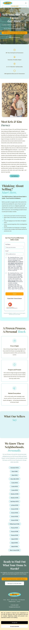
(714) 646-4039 (14, 6)
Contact (18, 601)
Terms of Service (18, 298)
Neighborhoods (12, 601)
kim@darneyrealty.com (14, 607)
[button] (25, 3)
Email (7, 251)
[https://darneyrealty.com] (7, 3)
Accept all (14, 622)
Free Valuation (22, 599)
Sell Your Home (14, 599)
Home (4, 599)
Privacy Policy (10, 298)
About (8, 599)
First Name (7, 244)
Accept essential (14, 626)
